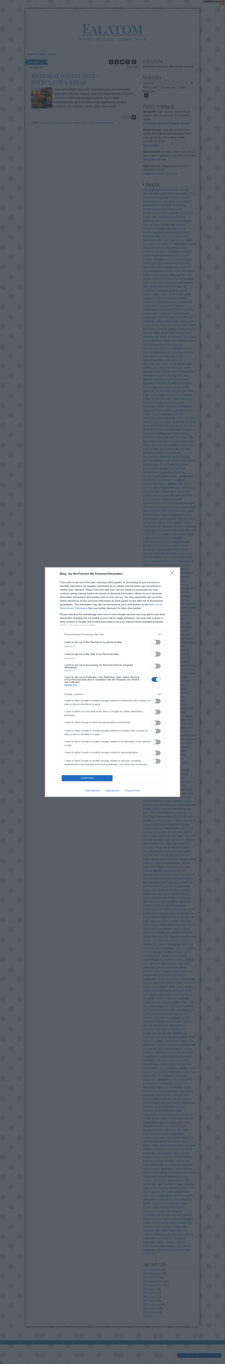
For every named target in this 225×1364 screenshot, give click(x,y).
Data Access (112, 790)
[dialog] (112, 682)
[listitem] (112, 634)
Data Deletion (92, 790)
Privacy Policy (132, 790)
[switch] (156, 642)
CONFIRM (87, 778)
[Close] (173, 574)
